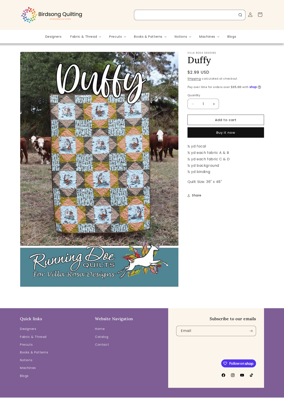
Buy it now (225, 132)
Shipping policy (196, 399)
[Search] (240, 15)
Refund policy (121, 399)
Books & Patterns (34, 352)
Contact (102, 344)
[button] (85, 36)
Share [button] (196, 195)
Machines (28, 368)
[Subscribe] (251, 331)
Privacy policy (144, 399)
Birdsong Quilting (68, 399)
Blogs (24, 376)
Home (100, 329)
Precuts (26, 344)
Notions (26, 360)
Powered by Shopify (94, 399)
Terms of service (169, 399)
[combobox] (189, 15)
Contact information (225, 399)
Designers (28, 329)
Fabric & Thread (33, 337)
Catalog (101, 337)
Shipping (194, 78)
